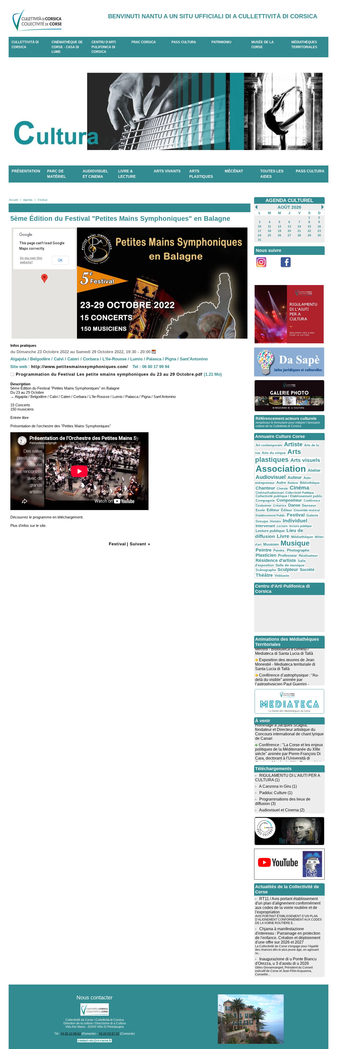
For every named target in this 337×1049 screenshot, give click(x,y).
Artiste (293, 444)
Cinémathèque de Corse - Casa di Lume (67, 47)
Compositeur (289, 500)
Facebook (289, 270)
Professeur (287, 555)
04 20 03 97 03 (109, 1033)
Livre (283, 536)
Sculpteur (288, 569)
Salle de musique (290, 565)
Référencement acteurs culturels (286, 418)
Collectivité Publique (299, 492)
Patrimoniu (221, 42)
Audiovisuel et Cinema (279, 810)
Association (281, 469)
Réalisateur (308, 555)
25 (269, 235)
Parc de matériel (56, 174)
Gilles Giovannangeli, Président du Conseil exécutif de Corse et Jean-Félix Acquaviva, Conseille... (284, 971)
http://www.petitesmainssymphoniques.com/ (79, 366)
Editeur (273, 510)
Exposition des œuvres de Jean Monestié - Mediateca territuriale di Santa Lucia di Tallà (285, 657)
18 (269, 231)
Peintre (264, 550)
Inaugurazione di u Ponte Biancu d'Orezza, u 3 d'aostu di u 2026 (286, 961)
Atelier (314, 470)
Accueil (13, 199)
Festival (42, 199)
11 (269, 226)
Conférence (312, 500)
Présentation (26, 171)
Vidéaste (282, 575)
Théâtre (264, 575)
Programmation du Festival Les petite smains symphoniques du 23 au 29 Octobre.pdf (108, 374)
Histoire (275, 521)
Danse (294, 505)
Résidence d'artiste (276, 560)
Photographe (298, 550)
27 (289, 235)
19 (279, 231)
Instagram (264, 270)
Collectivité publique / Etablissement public (289, 496)
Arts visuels (305, 460)
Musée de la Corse (262, 44)
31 (259, 240)
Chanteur (265, 488)
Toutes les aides (271, 174)
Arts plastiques (201, 174)
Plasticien (266, 555)
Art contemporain (269, 445)
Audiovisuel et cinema (95, 174)
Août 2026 (289, 207)
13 (289, 226)
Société (307, 569)
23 (319, 231)
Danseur (309, 505)
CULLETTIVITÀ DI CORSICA (25, 44)
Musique (295, 543)
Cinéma (299, 488)
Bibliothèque (309, 483)
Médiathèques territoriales (304, 44)
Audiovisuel (271, 477)
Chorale (282, 488)
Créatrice (279, 505)
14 (299, 226)
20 (289, 231)
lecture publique (300, 526)
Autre (281, 482)
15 (309, 226)
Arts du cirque (274, 453)
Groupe (262, 521)
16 (319, 226)
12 (279, 226)
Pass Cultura (183, 42)
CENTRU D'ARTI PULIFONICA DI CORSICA (104, 47)
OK (60, 260)
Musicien (271, 544)
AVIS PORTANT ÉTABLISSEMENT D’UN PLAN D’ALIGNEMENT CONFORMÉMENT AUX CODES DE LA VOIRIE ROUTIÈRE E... (288, 919)
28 (299, 235)
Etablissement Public (270, 515)
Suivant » (140, 544)
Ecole (260, 510)
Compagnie (265, 500)
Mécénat (234, 171)
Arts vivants (167, 171)
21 (299, 231)
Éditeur (286, 510)
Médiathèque (302, 537)
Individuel (295, 520)
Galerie (312, 515)
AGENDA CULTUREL (289, 200)
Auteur (294, 477)
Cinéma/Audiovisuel (270, 492)
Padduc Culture (273, 793)
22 (309, 231)
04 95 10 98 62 (71, 1033)
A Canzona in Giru (275, 786)
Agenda (27, 199)
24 (259, 235)
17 (259, 231)
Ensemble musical (307, 510)
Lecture (282, 526)
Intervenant (265, 526)
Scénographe (266, 570)
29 (309, 235)
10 (259, 226)
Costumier (263, 505)
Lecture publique (270, 531)
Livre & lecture (127, 174)
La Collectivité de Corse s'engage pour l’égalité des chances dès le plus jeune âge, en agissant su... (287, 950)
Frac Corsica (143, 42)
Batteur (293, 483)
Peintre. (279, 550)
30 (319, 235)
